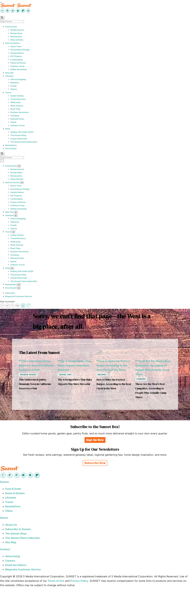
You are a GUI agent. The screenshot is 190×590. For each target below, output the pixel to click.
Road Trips (15, 109)
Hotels (13, 122)
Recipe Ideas (16, 33)
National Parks (17, 119)
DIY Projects (16, 56)
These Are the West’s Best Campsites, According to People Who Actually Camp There (150, 390)
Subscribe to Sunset (18, 529)
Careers (10, 560)
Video (9, 510)
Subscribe (10, 293)
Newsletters (11, 145)
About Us (11, 524)
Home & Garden (12, 43)
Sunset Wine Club (18, 138)
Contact (5, 549)
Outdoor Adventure (19, 112)
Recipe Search (17, 30)
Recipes (102, 374)
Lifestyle (9, 76)
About (4, 517)
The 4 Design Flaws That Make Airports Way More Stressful (75, 382)
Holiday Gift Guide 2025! (21, 132)
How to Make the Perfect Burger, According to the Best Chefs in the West (114, 384)
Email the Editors (15, 565)
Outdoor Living (17, 66)
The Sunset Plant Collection (22, 537)
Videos (13, 89)
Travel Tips (65, 374)
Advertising (12, 556)
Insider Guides (17, 96)
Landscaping (16, 59)
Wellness (14, 82)
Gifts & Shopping (18, 79)
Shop (7, 128)
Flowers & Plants (18, 63)
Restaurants (16, 36)
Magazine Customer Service (18, 296)
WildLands (15, 102)
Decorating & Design (20, 49)
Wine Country (16, 105)
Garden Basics (17, 53)
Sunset (4, 481)
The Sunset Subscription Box (23, 142)
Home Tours (16, 46)
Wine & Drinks (16, 40)
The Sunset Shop (18, 135)
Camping (14, 115)
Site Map (10, 542)
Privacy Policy (79, 580)
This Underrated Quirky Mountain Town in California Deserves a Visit (35, 384)
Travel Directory (18, 99)
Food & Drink (11, 26)
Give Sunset (11, 148)
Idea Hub (9, 73)
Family (13, 86)
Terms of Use (56, 580)
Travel (8, 92)
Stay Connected (7, 301)
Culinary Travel (17, 125)
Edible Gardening (18, 69)
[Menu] (1, 2)
